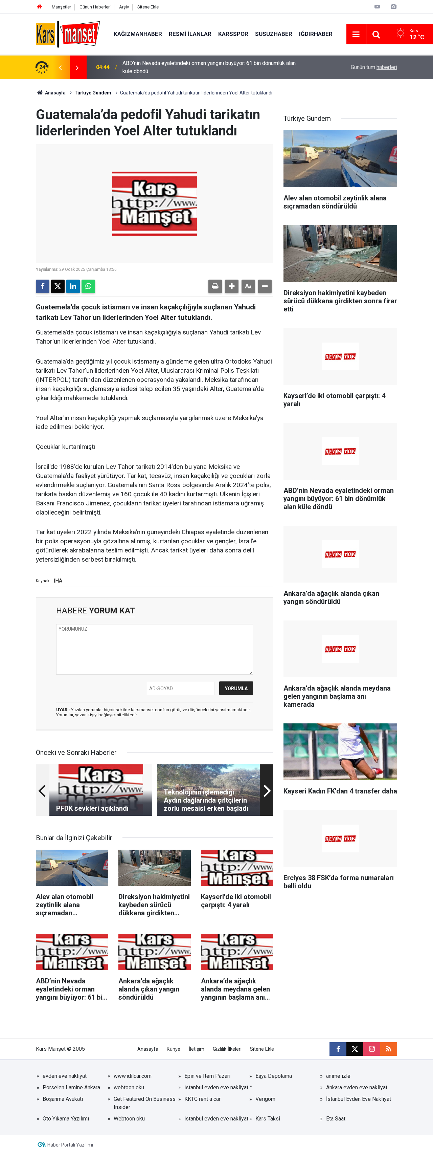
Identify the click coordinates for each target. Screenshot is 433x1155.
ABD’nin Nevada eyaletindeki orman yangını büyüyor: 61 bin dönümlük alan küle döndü (209, 67)
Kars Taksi (267, 1118)
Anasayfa (55, 92)
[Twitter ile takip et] (354, 1049)
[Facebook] (42, 286)
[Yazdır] (215, 286)
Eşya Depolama (273, 1076)
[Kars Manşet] (68, 33)
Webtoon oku (129, 1118)
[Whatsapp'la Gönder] (88, 286)
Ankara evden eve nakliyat (356, 1087)
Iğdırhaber (316, 33)
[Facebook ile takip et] (337, 1049)
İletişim (196, 1049)
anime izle (338, 1076)
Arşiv (124, 6)
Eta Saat (335, 1118)
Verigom (265, 1099)
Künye (173, 1049)
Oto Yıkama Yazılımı (66, 1118)
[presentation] (60, 67)
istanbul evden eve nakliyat (216, 1087)
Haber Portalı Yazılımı (70, 1145)
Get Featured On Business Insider (145, 1103)
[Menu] (356, 34)
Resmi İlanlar (190, 33)
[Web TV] (377, 6)
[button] (231, 286)
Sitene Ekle (148, 6)
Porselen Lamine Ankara (71, 1087)
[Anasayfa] (39, 6)
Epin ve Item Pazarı (207, 1076)
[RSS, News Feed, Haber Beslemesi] (388, 1049)
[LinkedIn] (73, 286)
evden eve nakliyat (65, 1076)
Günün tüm (374, 67)
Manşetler (61, 6)
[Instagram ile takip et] (371, 1049)
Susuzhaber (273, 33)
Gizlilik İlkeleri (227, 1049)
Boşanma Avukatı (63, 1099)
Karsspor (233, 33)
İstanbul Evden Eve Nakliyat (358, 1099)
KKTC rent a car (202, 1099)
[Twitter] (58, 286)
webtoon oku (129, 1087)
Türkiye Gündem (92, 92)
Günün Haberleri (95, 6)
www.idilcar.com (133, 1076)
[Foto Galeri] (393, 6)
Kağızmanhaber (138, 33)
